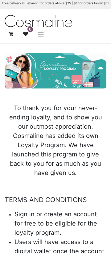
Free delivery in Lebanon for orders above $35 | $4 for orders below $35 (55, 3)
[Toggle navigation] (40, 34)
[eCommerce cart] (11, 34)
